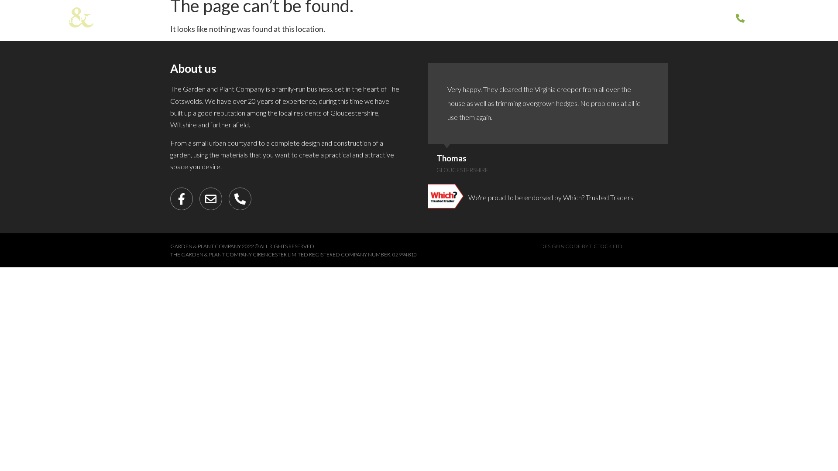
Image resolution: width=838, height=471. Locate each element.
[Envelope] (210, 199)
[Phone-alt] (240, 199)
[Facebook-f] (181, 199)
